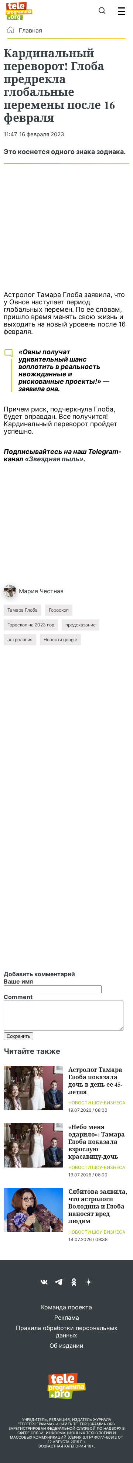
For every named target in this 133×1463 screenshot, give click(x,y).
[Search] (101, 11)
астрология (20, 639)
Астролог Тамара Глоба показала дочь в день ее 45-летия (95, 1080)
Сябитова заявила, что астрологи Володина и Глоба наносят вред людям (97, 1206)
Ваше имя (18, 981)
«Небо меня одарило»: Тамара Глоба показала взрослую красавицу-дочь (96, 1141)
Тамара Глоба (22, 610)
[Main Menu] (121, 11)
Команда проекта (66, 1307)
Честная (52, 591)
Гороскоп (59, 610)
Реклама (66, 1317)
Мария (28, 591)
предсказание (80, 625)
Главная (30, 30)
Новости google (60, 639)
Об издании (66, 1345)
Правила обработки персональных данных (66, 1331)
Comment (18, 997)
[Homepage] (19, 11)
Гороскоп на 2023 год (30, 625)
